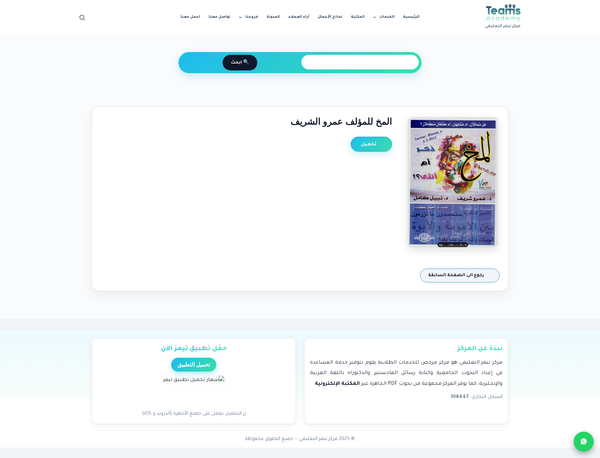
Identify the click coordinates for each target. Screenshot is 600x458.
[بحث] (82, 17)
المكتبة (358, 17)
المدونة (273, 17)
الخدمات (387, 17)
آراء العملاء (299, 17)
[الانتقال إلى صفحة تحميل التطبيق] (193, 391)
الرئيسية (411, 17)
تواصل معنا (219, 17)
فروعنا (251, 17)
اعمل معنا (190, 17)
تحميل (369, 144)
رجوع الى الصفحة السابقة (456, 275)
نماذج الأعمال (330, 17)
